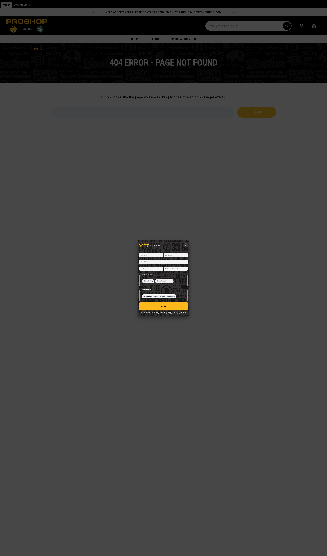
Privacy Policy (173, 312)
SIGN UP (163, 306)
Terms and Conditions (163, 312)
